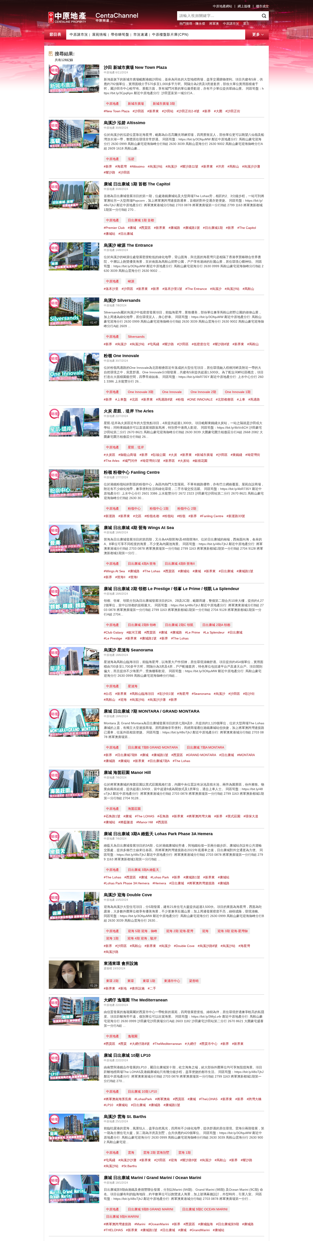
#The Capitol (246, 228)
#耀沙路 (109, 172)
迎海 (205, 931)
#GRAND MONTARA (201, 755)
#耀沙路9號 (188, 1160)
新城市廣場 (136, 103)
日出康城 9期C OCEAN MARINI (205, 1209)
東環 (130, 981)
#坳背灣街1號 (150, 461)
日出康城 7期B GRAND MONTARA (153, 747)
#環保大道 (251, 816)
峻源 (131, 281)
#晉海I (133, 577)
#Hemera (159, 883)
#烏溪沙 (171, 166)
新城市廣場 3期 (164, 103)
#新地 (122, 988)
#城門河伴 (130, 461)
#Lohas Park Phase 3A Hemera (126, 883)
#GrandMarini (200, 1230)
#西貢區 (145, 228)
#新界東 (153, 111)
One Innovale (172, 392)
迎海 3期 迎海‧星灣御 (232, 931)
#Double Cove (184, 946)
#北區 (134, 399)
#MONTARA (246, 755)
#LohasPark (143, 1099)
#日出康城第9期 (227, 1224)
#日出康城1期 (213, 228)
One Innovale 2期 (203, 392)
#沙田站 (167, 111)
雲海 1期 (184, 1152)
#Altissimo (137, 166)
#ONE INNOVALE (200, 399)
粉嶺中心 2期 (186, 508)
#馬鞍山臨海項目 (142, 693)
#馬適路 (254, 399)
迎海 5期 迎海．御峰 (142, 931)
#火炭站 (183, 461)
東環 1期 (149, 981)
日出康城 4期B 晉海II (180, 563)
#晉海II (120, 577)
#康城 (132, 228)
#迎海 (122, 699)
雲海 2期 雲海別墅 (156, 1152)
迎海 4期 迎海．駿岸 (142, 938)
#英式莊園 (233, 816)
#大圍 (218, 111)
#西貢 (122, 1044)
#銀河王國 (133, 632)
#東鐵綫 (236, 455)
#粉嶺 (180, 399)
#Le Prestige (113, 638)
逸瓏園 (132, 1036)
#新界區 (169, 461)
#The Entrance (196, 289)
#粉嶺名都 (152, 516)
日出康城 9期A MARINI (122, 1216)
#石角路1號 (112, 816)
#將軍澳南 (162, 1099)
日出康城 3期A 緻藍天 (143, 870)
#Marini (140, 1224)
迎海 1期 (112, 938)
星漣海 (132, 686)
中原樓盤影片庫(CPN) (170, 34)
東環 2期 (112, 981)
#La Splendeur (214, 632)
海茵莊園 (134, 808)
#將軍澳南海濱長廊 (117, 1099)
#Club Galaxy (113, 632)
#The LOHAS (144, 816)
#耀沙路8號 (221, 344)
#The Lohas (151, 571)
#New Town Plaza (116, 111)
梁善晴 (194, 981)
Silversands (136, 336)
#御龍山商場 (127, 455)
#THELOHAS (113, 1230)
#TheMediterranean (167, 1044)
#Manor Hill (144, 822)
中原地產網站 (222, 6)
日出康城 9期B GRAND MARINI (150, 1209)
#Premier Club (114, 228)
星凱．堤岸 (136, 447)
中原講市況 (231, 23)
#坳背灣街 (252, 455)
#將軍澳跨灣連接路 (201, 883)
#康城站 (109, 233)
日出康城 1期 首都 (141, 220)
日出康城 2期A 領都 (216, 625)
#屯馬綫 (153, 344)
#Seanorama (201, 693)
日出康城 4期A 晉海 (142, 563)
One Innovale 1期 (237, 392)
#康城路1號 (191, 228)
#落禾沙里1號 (172, 289)
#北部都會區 (225, 399)
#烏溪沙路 (111, 952)
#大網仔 (190, 1044)
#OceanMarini (158, 1224)
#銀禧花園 (200, 461)
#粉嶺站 (168, 516)
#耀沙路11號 (189, 166)
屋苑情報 (99, 34)
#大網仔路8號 (140, 1044)
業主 (246, 23)
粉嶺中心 (134, 508)
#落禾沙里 (111, 289)
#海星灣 (121, 166)
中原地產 (112, 103)
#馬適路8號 (164, 399)
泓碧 (131, 159)
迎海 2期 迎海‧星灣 (179, 931)
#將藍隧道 (125, 822)
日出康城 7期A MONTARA (205, 747)
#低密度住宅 (201, 344)
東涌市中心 (172, 981)
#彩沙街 (249, 693)
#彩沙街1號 (165, 693)
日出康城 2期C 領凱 (179, 625)
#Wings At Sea (114, 571)
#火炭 (173, 455)
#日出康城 (125, 233)
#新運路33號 (236, 516)
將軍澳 (214, 23)
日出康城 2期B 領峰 (142, 625)
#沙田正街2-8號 (188, 111)
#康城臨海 (205, 1224)
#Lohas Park (160, 877)
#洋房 (220, 166)
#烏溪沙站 (155, 166)
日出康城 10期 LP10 (142, 1091)
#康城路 (174, 228)
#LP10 (108, 1105)
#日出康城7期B (126, 755)
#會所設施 (137, 988)
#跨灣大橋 (254, 1099)
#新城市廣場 (204, 455)
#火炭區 (109, 455)
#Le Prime (192, 632)
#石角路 (163, 816)
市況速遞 (140, 34)
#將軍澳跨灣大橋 (199, 816)
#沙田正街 (232, 111)
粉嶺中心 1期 (159, 508)
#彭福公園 (158, 455)
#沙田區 (138, 111)
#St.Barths (129, 1166)
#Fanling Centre (211, 516)
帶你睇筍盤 (120, 34)
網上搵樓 (244, 6)
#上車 (241, 399)
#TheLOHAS (208, 1099)
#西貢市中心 (208, 1044)
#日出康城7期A (159, 761)
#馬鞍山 (233, 166)
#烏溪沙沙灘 (251, 166)
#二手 (152, 988)
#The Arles (111, 461)
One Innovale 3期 (140, 392)
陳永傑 (200, 23)
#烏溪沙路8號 (207, 946)
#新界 (207, 111)
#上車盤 (121, 399)
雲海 (131, 1152)
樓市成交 (262, 6)
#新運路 (109, 516)
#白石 (108, 693)
